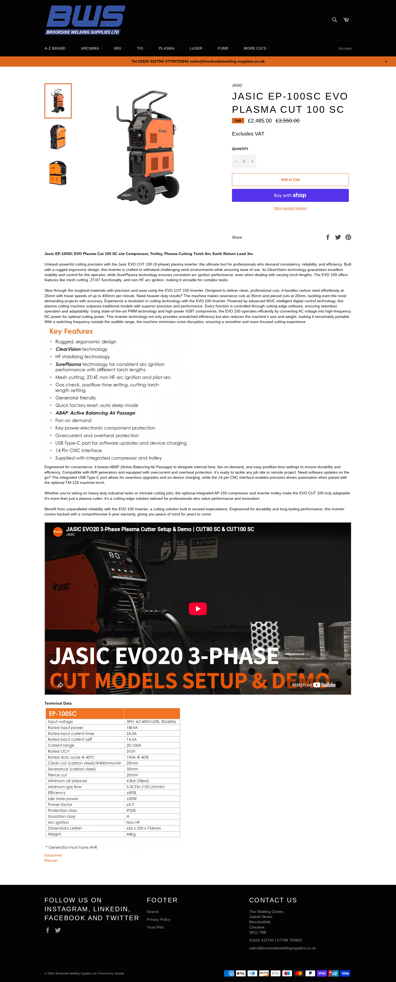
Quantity (240, 149)
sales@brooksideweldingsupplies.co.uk (282, 948)
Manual (50, 860)
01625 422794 (261, 940)
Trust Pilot (155, 927)
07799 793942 (289, 940)
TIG (140, 48)
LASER (196, 48)
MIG (118, 48)
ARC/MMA (90, 48)
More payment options (290, 208)
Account (345, 48)
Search (153, 911)
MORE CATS (255, 48)
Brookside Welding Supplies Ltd (75, 973)
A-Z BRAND (55, 48)
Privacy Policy (158, 919)
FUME (224, 48)
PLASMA (167, 48)
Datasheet (53, 855)
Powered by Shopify (111, 973)
